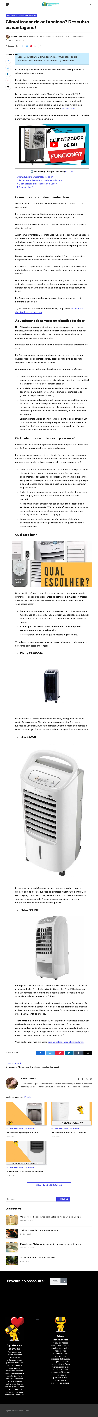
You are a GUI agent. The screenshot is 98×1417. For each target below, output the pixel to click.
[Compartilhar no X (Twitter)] (27, 46)
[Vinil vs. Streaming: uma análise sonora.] (12, 1233)
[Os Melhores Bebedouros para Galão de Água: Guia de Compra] (12, 1220)
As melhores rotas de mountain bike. (38, 1257)
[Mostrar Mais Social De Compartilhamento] (40, 46)
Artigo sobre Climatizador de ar (21, 15)
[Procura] (91, 4)
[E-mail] (8, 87)
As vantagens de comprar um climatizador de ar (40, 180)
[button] (37, 1319)
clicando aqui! (68, 108)
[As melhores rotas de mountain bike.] (12, 1260)
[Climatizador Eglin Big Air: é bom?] (26, 1113)
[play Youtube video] (54, 144)
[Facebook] (8, 61)
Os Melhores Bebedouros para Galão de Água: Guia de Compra (50, 1217)
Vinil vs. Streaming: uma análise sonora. (39, 1230)
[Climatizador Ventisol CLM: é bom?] (71, 1113)
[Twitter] (8, 67)
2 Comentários (79, 36)
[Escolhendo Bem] (50, 4)
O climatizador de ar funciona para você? (37, 184)
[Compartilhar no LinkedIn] (35, 46)
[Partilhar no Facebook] (23, 46)
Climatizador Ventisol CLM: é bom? (68, 1132)
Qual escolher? (25, 187)
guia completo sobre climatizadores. (66, 1042)
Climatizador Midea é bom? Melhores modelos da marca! (32, 1067)
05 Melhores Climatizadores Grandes (24, 1171)
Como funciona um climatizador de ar (35, 177)
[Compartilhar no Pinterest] (31, 46)
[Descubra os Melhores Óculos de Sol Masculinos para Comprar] (12, 1247)
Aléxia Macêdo (20, 36)
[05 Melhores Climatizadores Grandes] (26, 1152)
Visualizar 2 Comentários (49, 1185)
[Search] (63, 1280)
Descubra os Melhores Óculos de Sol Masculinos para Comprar (50, 1244)
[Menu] (7, 4)
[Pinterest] (8, 80)
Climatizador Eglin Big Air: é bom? (22, 1132)
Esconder (69, 171)
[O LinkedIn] (8, 74)
